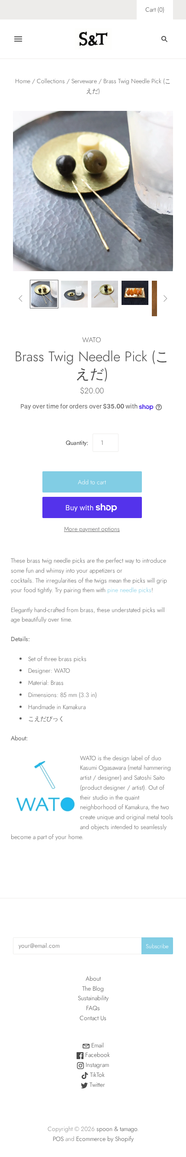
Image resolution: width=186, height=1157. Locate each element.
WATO (92, 340)
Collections (51, 81)
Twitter (96, 1084)
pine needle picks (129, 590)
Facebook (96, 1054)
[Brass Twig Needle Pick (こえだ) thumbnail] (44, 294)
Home (22, 81)
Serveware (84, 81)
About (93, 978)
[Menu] (18, 39)
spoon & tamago (116, 1129)
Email (97, 1045)
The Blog (93, 988)
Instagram (96, 1064)
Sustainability (93, 998)
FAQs (93, 1008)
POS (58, 1138)
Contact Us (93, 1018)
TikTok (96, 1074)
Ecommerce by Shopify (105, 1138)
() (154, 9)
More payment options (92, 529)
